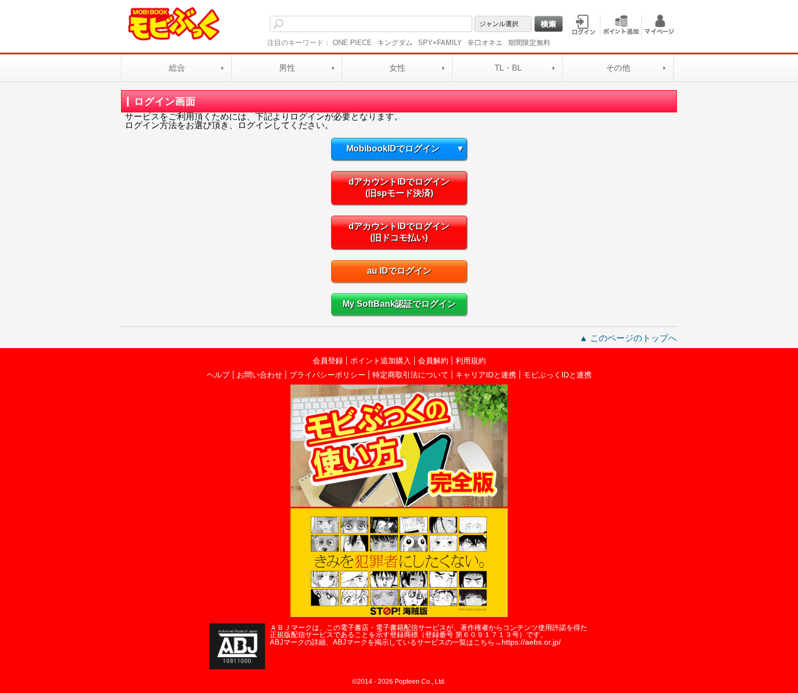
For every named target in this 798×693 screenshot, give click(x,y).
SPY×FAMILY (440, 42)
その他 (618, 67)
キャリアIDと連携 (485, 374)
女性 (397, 67)
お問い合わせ (259, 374)
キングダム (395, 42)
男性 (287, 67)
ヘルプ (218, 374)
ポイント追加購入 (380, 360)
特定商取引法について (410, 374)
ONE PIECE (352, 42)
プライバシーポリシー (327, 374)
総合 (177, 67)
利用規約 (470, 360)
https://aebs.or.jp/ (531, 642)
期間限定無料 (529, 42)
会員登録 (328, 360)
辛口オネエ (485, 42)
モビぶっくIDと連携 (557, 374)
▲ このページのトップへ (628, 338)
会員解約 (433, 360)
